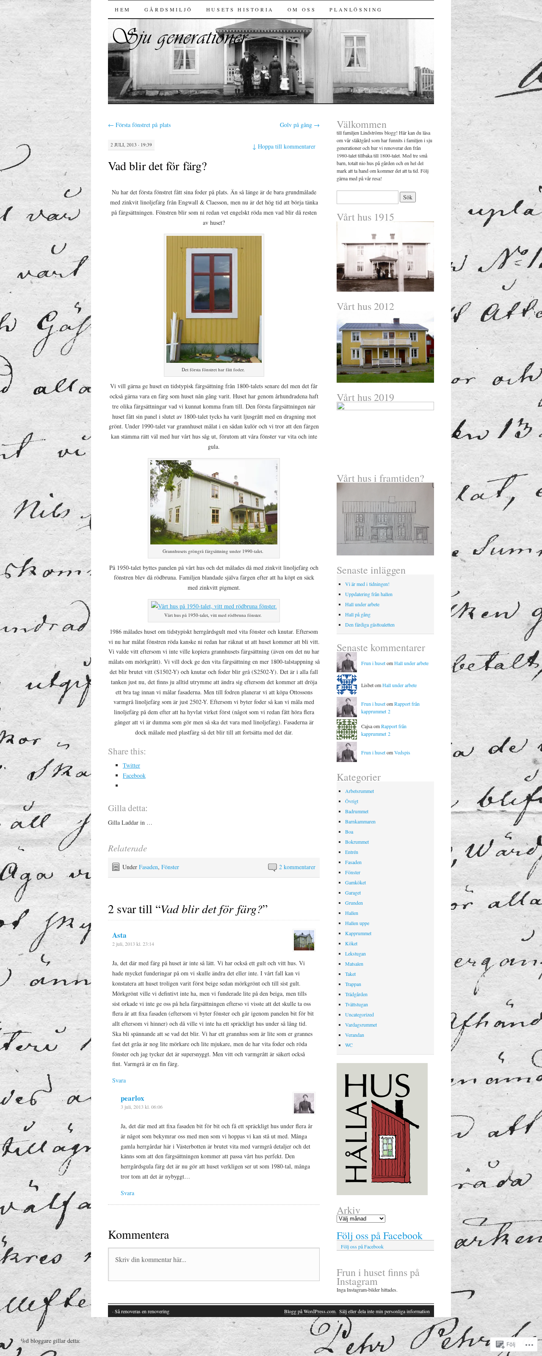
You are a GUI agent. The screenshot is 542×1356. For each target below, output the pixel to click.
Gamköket (355, 882)
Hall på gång (358, 614)
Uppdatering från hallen (369, 594)
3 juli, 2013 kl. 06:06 (142, 1106)
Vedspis (402, 752)
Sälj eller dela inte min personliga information (384, 1311)
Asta (119, 935)
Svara (119, 1080)
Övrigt (351, 801)
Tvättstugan (356, 1004)
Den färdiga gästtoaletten (370, 624)
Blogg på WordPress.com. (310, 1311)
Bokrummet (357, 841)
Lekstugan (355, 953)
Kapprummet (358, 933)
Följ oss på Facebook (380, 1235)
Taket (350, 973)
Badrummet (356, 811)
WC (349, 1044)
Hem (123, 9)
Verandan (354, 1034)
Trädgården (356, 994)
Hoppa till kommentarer (283, 146)
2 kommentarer (297, 867)
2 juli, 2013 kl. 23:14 (133, 943)
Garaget (353, 892)
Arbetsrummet (359, 790)
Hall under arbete (362, 604)
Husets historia (240, 9)
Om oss (302, 9)
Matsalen (354, 963)
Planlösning (356, 9)
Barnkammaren (360, 821)
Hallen (351, 912)
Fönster (170, 867)
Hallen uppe (357, 923)
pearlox (132, 1098)
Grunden (354, 902)
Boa (349, 831)
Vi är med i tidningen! (367, 583)
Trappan (353, 983)
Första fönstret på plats (139, 125)
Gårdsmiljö (168, 9)
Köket (351, 943)
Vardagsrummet (361, 1024)
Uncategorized (359, 1014)
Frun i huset (373, 663)
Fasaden (148, 867)
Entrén (351, 851)
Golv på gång (300, 125)
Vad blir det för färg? (157, 165)
